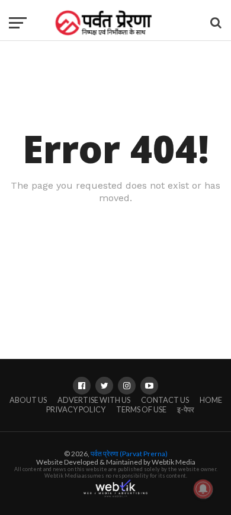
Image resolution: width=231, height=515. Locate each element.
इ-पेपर (185, 409)
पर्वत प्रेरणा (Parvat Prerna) (129, 453)
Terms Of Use (141, 409)
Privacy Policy (75, 409)
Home (211, 400)
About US (28, 400)
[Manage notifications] (203, 488)
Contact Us (165, 400)
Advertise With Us (93, 400)
